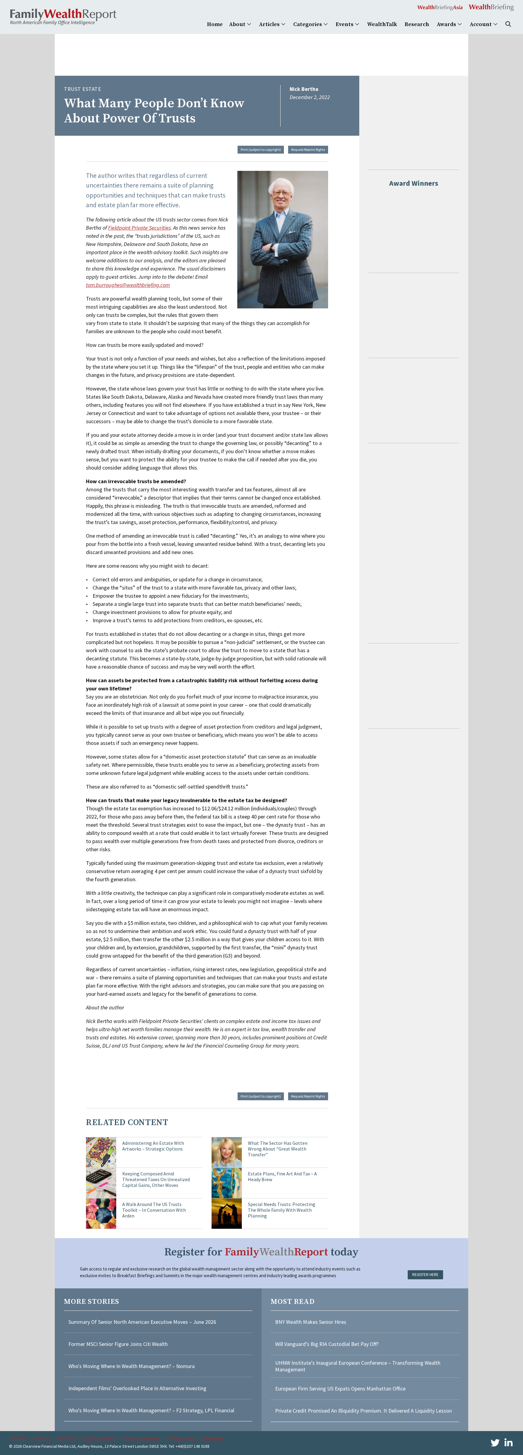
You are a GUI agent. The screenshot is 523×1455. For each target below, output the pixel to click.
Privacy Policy (181, 1439)
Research (417, 24)
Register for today (261, 1252)
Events (345, 24)
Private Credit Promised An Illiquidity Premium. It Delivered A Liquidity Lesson (363, 1410)
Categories (308, 24)
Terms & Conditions (140, 1439)
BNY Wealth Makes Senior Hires (310, 1321)
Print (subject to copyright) (261, 149)
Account (481, 24)
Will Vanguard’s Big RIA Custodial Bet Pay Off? (327, 1343)
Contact (42, 1439)
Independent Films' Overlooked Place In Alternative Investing (137, 1388)
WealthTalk (382, 24)
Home (215, 24)
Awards (447, 24)
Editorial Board (98, 1439)
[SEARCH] (508, 24)
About (238, 24)
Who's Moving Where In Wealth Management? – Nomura (131, 1366)
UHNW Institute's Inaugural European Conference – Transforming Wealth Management (357, 1366)
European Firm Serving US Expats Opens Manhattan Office (340, 1388)
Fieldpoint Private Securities (139, 227)
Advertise (66, 1439)
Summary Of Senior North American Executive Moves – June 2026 (142, 1321)
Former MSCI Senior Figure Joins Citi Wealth (118, 1343)
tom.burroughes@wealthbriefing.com (128, 284)
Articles (270, 24)
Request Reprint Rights (308, 149)
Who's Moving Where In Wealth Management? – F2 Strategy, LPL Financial (151, 1410)
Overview (18, 1439)
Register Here (425, 1274)
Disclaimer (212, 1439)
